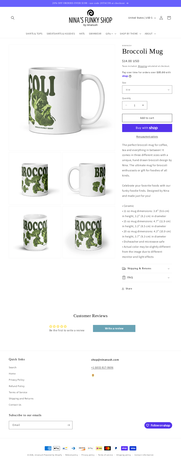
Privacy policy (88, 455)
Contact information (144, 455)
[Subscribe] (68, 425)
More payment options (147, 136)
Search (13, 367)
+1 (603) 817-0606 (102, 367)
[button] (13, 18)
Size (124, 82)
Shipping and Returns (21, 398)
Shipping (142, 66)
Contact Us (15, 404)
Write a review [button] (114, 328)
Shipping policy (123, 455)
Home (12, 373)
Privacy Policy (16, 379)
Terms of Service (18, 392)
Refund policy (71, 455)
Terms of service (105, 455)
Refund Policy (17, 386)
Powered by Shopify (53, 455)
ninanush (39, 455)
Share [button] (129, 288)
